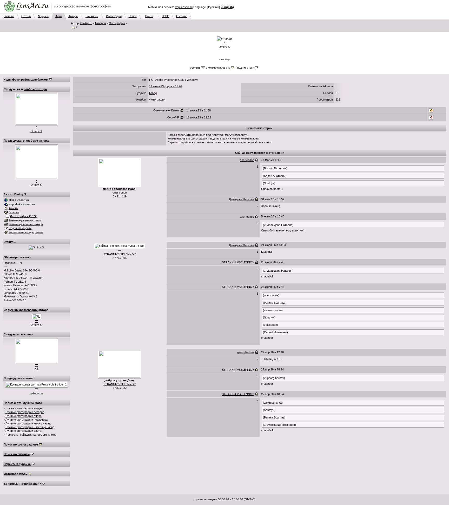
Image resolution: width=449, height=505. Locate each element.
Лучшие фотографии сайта (23, 430)
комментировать (219, 67)
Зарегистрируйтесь (181, 142)
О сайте (181, 16)
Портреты (11, 434)
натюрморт (39, 434)
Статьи (26, 16)
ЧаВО (165, 16)
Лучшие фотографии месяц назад (27, 423)
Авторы (73, 16)
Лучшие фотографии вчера (23, 415)
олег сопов (120, 192)
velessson (36, 393)
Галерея (100, 23)
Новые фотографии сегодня (24, 408)
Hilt (36, 368)
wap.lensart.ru (184, 7)
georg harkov (245, 352)
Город (153, 93)
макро (52, 434)
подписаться (245, 67)
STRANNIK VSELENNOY (119, 254)
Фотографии (117, 23)
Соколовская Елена (166, 110)
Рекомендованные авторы (26, 224)
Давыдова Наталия (241, 199)
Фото (58, 16)
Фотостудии (114, 16)
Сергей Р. (173, 117)
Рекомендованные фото (25, 220)
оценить (195, 67)
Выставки (91, 16)
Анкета (13, 208)
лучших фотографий (23, 309)
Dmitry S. (86, 23)
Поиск (133, 16)
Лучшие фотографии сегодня (24, 412)
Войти (149, 16)
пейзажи (25, 434)
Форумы (43, 16)
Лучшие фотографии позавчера (26, 419)
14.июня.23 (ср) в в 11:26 (165, 86)
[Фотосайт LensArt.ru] (58, 12)
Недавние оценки (20, 228)
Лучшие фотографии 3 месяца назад (29, 427)
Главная (9, 16)
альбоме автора (35, 89)
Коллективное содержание (26, 232)
